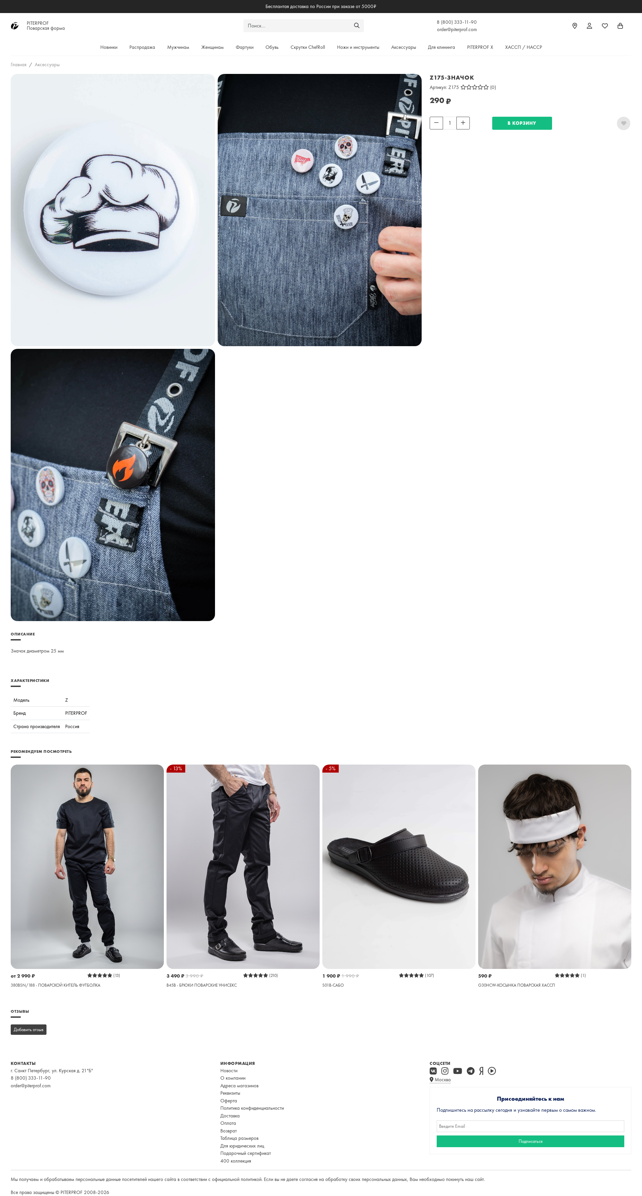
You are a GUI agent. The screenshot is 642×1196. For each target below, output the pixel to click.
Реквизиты (230, 1093)
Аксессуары (403, 47)
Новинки (108, 47)
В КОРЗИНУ (522, 123)
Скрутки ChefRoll (308, 47)
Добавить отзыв (28, 1029)
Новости (228, 1070)
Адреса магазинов (239, 1085)
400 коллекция (235, 1161)
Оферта (228, 1100)
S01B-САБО (333, 985)
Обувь (272, 47)
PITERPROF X (480, 47)
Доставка (230, 1115)
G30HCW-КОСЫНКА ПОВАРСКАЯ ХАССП (516, 985)
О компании (232, 1078)
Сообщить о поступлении (455, 133)
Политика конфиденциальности (252, 1108)
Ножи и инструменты (358, 47)
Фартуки (244, 47)
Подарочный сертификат (245, 1153)
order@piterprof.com (457, 29)
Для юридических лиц (242, 1145)
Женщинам (212, 47)
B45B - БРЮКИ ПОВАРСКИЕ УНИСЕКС (202, 985)
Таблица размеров (239, 1138)
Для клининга (441, 47)
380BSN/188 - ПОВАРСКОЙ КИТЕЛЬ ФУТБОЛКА (55, 985)
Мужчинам (178, 47)
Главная (18, 64)
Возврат (228, 1130)
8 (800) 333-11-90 (457, 22)
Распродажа (142, 47)
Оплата (228, 1123)
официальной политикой (236, 1179)
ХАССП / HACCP (523, 47)
